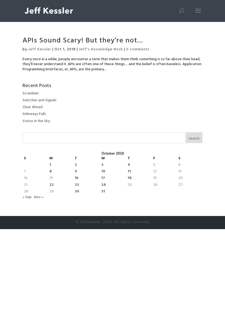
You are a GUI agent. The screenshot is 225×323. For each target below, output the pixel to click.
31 (103, 191)
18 (130, 178)
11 (129, 171)
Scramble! (30, 93)
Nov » (38, 197)
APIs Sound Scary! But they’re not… (82, 41)
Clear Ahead (32, 107)
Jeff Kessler (39, 49)
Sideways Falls (34, 114)
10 (103, 171)
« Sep (27, 197)
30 (77, 191)
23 (77, 185)
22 (51, 185)
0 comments (138, 49)
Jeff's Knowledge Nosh (101, 49)
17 (103, 178)
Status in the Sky (36, 121)
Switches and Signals (39, 100)
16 (76, 178)
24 (103, 185)
